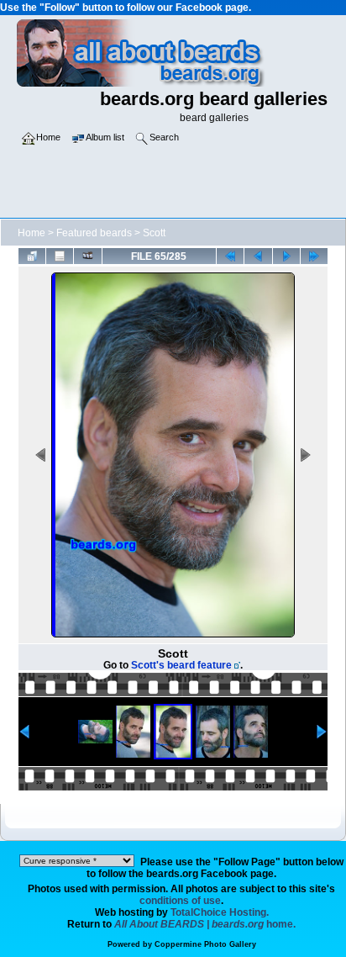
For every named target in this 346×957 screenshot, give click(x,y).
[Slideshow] (87, 255)
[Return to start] (230, 255)
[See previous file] (257, 255)
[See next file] (286, 255)
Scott (154, 233)
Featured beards (94, 233)
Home (31, 233)
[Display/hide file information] (59, 255)
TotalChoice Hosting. (219, 912)
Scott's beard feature (181, 665)
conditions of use (180, 901)
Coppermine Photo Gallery (205, 944)
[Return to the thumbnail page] (31, 255)
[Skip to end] (314, 255)
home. (205, 924)
